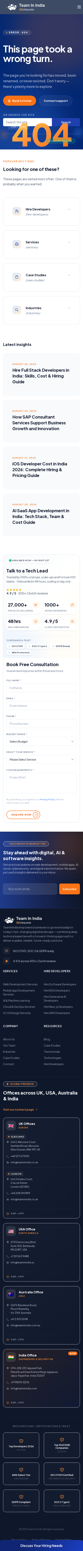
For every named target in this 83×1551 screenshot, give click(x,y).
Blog (47, 1039)
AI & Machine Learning (16, 1000)
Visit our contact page (18, 1109)
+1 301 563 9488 (20, 1256)
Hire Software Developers (60, 984)
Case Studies (11, 1057)
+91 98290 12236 (20, 1382)
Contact (8, 1064)
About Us (9, 1039)
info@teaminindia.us (22, 1262)
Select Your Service (20, 752)
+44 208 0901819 (20, 1193)
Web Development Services (20, 984)
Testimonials (52, 1051)
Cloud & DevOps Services (19, 1006)
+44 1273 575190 (20, 1156)
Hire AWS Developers (57, 1013)
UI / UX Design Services (17, 1013)
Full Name (13, 680)
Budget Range (16, 734)
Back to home (21, 100)
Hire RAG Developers (57, 990)
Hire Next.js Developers (58, 1006)
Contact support (56, 100)
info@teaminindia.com (24, 1388)
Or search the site (19, 114)
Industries (9, 1051)
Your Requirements (20, 770)
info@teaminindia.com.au (25, 1325)
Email (10, 698)
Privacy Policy (47, 799)
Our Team (9, 1045)
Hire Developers (54, 1064)
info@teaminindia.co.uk (24, 1162)
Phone (11, 716)
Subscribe (69, 889)
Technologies (52, 1057)
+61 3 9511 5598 (19, 1319)
